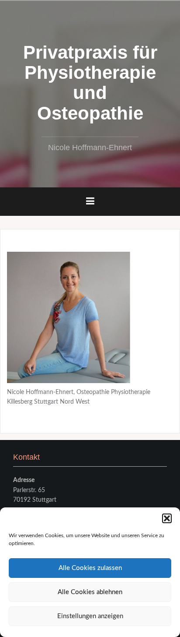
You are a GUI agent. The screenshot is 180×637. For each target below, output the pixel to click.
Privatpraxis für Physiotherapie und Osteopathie (90, 82)
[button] (167, 518)
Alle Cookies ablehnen (90, 592)
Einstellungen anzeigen (90, 616)
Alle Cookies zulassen (90, 568)
